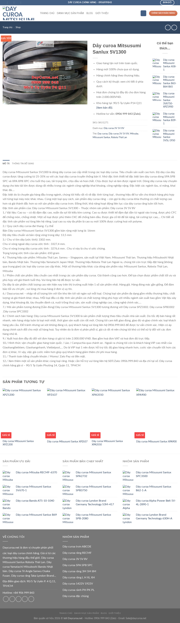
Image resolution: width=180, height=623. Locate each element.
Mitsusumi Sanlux (101, 137)
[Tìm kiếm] (143, 13)
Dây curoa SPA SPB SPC (78, 565)
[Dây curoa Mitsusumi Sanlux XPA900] (156, 412)
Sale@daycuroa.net (136, 618)
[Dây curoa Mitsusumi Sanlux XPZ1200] (23, 412)
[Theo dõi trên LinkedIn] (31, 599)
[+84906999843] (24, 2)
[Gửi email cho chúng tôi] (12, 599)
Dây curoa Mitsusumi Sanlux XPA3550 (107, 443)
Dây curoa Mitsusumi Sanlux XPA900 (156, 441)
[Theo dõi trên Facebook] (6, 599)
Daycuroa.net (11, 547)
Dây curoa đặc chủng (76, 596)
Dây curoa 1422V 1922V (78, 583)
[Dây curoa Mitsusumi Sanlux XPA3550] (112, 412)
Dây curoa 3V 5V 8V (114, 128)
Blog (89, 13)
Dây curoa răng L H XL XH (79, 577)
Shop (18, 27)
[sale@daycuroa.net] (10, 2)
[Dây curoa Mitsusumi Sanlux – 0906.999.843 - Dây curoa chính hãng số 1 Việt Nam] (19, 13)
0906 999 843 (102, 618)
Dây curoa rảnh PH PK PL (78, 590)
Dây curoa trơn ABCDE (77, 546)
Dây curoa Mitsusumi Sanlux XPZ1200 (18, 443)
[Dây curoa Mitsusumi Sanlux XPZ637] (67, 412)
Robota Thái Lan (119, 137)
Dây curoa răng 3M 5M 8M (79, 571)
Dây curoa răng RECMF (77, 552)
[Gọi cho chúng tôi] (18, 599)
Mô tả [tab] (6, 163)
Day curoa (103, 134)
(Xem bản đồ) (104, 107)
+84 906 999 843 (23, 592)
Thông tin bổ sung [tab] (23, 163)
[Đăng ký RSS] (25, 599)
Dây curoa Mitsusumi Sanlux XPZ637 (67, 441)
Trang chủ (47, 13)
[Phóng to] (7, 100)
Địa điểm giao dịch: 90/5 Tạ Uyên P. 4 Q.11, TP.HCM (29, 583)
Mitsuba (134, 134)
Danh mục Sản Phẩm (70, 13)
